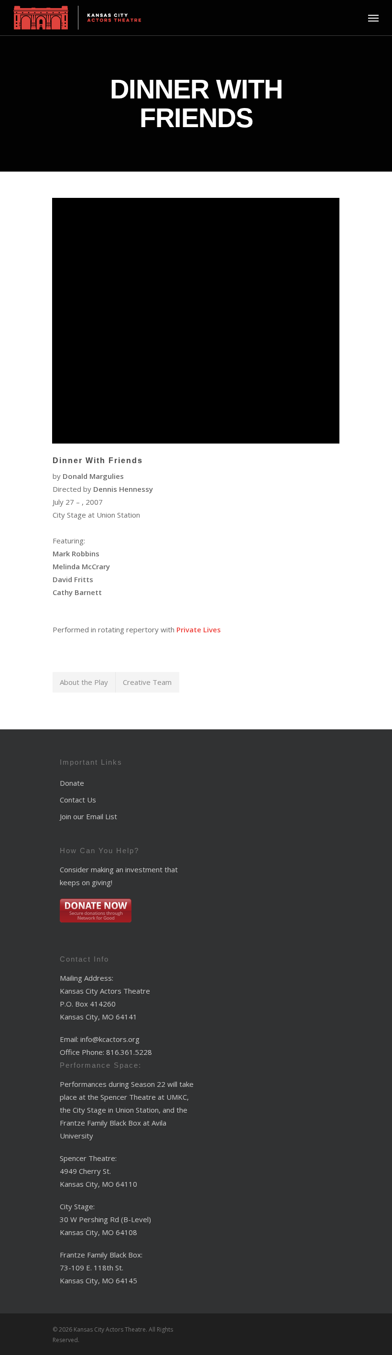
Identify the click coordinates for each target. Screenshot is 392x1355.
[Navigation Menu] (373, 17)
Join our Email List (88, 816)
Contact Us (78, 799)
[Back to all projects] (58, 88)
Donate (72, 783)
